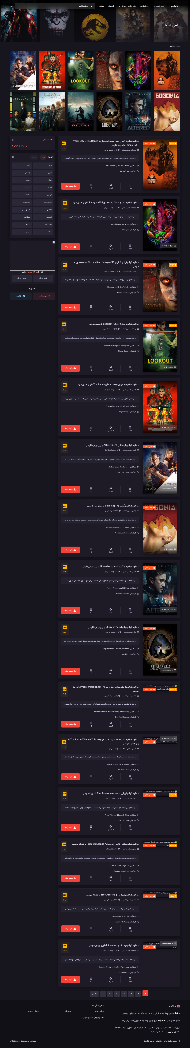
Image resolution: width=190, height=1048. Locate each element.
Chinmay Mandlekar (121, 871)
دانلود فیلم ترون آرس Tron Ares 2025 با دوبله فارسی (112, 895)
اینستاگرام (43, 296)
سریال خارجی (33, 1011)
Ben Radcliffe (124, 764)
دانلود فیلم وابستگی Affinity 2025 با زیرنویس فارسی (112, 446)
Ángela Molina (108, 649)
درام (134, 632)
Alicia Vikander (111, 815)
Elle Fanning (124, 711)
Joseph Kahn (124, 972)
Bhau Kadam (116, 866)
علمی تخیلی (126, 150)
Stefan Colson (123, 351)
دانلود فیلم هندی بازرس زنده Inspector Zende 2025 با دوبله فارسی (105, 844)
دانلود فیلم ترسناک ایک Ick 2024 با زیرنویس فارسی (113, 946)
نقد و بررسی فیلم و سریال (93, 1017)
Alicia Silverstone (112, 527)
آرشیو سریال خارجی (20, 145)
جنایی (134, 510)
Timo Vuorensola (122, 593)
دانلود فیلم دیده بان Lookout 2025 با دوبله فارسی (114, 324)
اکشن (134, 271)
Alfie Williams (111, 166)
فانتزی (124, 849)
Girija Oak (125, 866)
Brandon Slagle (123, 472)
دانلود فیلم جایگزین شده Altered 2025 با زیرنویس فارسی (110, 567)
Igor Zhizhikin (124, 588)
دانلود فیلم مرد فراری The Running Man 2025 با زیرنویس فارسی (107, 385)
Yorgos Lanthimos (122, 533)
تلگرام (19, 296)
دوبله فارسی (143, 6)
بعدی (94, 994)
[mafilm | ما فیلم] (175, 6)
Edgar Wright (124, 411)
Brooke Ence (124, 467)
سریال (123, 6)
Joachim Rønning (122, 922)
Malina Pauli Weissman (120, 967)
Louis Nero (125, 654)
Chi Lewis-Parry (123, 166)
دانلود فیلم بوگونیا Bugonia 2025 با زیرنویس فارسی (113, 506)
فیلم (43, 157)
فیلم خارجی (160, 6)
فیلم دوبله (43, 278)
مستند (101, 6)
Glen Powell (124, 406)
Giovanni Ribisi (113, 287)
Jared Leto (125, 916)
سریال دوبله (21, 278)
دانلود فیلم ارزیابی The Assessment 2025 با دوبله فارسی (111, 794)
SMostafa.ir (15, 1041)
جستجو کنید (84, 6)
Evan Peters (116, 916)
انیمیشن (110, 6)
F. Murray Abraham (121, 649)
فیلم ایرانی (132, 6)
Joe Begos (125, 224)
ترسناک (133, 150)
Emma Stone (124, 527)
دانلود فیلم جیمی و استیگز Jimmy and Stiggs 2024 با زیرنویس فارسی (105, 203)
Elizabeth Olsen (123, 815)
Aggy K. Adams (112, 588)
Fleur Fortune (124, 820)
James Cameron (123, 292)
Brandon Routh (105, 967)
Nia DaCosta (124, 171)
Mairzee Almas (123, 770)
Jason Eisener (115, 224)
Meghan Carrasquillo (121, 345)
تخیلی (129, 748)
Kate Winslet (124, 287)
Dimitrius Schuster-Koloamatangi (106, 711)
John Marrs (108, 345)
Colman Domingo (112, 406)
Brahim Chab (114, 467)
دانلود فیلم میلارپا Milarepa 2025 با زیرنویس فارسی (113, 627)
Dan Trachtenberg (122, 717)
